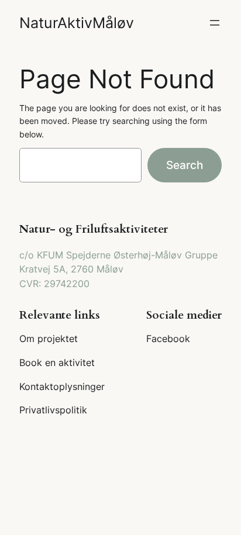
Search (184, 165)
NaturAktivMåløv (76, 23)
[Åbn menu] (215, 23)
